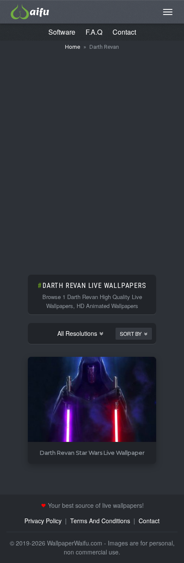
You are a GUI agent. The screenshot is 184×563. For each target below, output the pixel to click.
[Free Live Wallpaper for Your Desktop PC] (30, 10)
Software (61, 32)
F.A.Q (94, 32)
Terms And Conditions (100, 520)
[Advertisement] (92, 158)
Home (72, 47)
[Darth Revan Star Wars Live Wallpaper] (92, 400)
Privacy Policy (43, 520)
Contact (124, 32)
